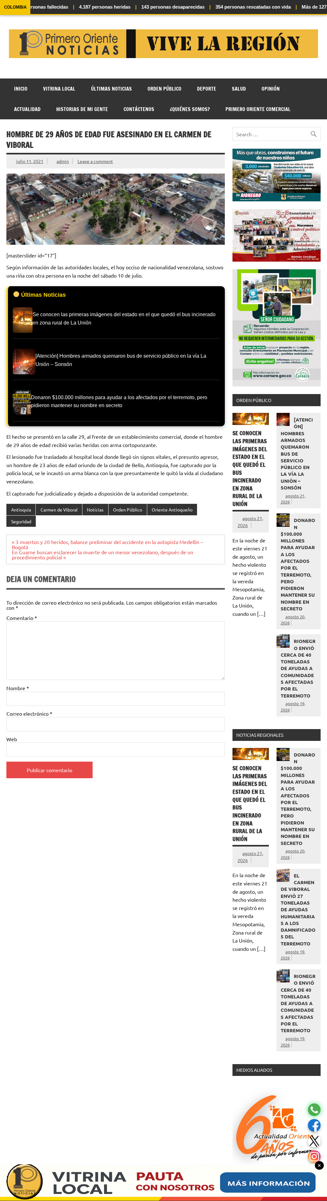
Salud (239, 88)
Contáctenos (139, 109)
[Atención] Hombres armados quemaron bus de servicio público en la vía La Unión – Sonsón (297, 453)
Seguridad (21, 521)
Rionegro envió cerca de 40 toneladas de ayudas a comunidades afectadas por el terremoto (298, 668)
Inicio (20, 88)
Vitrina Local (59, 88)
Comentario (21, 617)
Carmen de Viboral (59, 509)
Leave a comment (95, 161)
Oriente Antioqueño (172, 509)
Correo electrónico (29, 713)
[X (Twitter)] (314, 1141)
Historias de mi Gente (82, 109)
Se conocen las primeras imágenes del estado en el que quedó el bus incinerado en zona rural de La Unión (249, 468)
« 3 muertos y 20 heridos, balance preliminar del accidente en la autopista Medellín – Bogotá (107, 544)
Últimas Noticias (111, 88)
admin (63, 161)
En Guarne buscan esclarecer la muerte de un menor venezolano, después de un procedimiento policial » (102, 554)
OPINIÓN (271, 88)
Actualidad (27, 109)
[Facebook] (314, 1125)
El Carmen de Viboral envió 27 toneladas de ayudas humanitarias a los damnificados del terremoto (298, 909)
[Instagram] (314, 1156)
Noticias (95, 509)
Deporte (206, 88)
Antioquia (21, 509)
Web (11, 739)
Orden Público (164, 88)
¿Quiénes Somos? (190, 109)
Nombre (17, 687)
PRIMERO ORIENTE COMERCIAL (258, 109)
